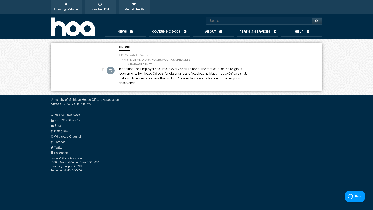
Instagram (61, 131)
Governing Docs (166, 31)
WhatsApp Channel (67, 136)
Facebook (61, 153)
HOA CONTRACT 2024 (137, 55)
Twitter (58, 147)
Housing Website (66, 9)
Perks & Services (254, 31)
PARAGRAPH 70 (141, 64)
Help (299, 31)
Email (58, 125)
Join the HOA (100, 9)
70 (110, 70)
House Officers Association (73, 27)
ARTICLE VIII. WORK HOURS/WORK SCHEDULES (157, 59)
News (122, 31)
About (210, 31)
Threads (59, 142)
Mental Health (134, 9)
